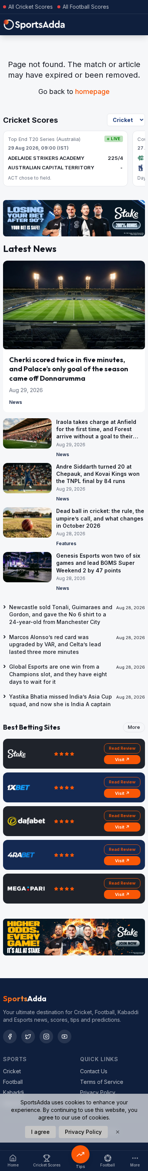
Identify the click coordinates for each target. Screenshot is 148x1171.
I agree (40, 1132)
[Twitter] (28, 1036)
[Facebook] (10, 1036)
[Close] (117, 1132)
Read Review (122, 748)
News (15, 402)
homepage (92, 91)
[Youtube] (64, 1036)
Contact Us (93, 1071)
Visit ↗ (122, 759)
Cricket (12, 1071)
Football (13, 1082)
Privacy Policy (97, 1092)
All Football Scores (86, 6)
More (134, 727)
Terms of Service (101, 1082)
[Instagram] (46, 1036)
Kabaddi (13, 1092)
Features (66, 543)
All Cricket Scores (30, 6)
